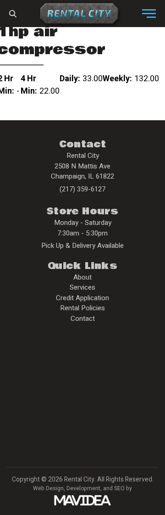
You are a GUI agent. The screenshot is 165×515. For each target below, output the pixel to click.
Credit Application (82, 298)
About (82, 277)
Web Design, (49, 488)
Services (82, 287)
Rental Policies (82, 308)
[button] (149, 13)
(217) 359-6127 (82, 189)
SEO (119, 488)
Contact (83, 318)
